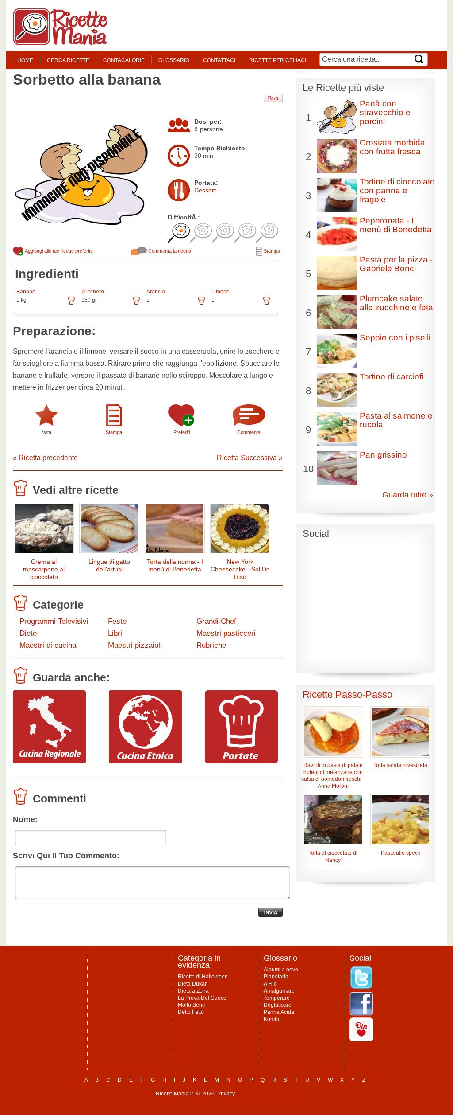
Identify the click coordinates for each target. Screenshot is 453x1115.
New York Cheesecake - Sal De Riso (240, 569)
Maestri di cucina (47, 645)
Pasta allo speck (400, 853)
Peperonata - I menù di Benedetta (396, 225)
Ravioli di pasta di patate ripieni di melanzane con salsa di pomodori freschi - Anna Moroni (333, 776)
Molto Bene (191, 1005)
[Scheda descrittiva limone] (266, 304)
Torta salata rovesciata (400, 765)
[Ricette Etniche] (145, 761)
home (25, 60)
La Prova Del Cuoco (202, 998)
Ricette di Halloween (203, 977)
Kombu (272, 1019)
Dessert (205, 190)
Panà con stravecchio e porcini (385, 112)
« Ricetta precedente (45, 458)
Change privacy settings (268, 1094)
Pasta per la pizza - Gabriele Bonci (396, 264)
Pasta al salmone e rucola (396, 420)
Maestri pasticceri (226, 633)
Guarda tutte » (407, 494)
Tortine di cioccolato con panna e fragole (397, 190)
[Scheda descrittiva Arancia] (201, 304)
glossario (173, 60)
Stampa (271, 251)
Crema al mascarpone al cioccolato (44, 569)
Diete (28, 633)
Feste (117, 621)
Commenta (249, 432)
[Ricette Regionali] (49, 761)
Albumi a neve (281, 969)
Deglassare (278, 1005)
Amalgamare (279, 991)
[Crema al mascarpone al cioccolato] (44, 530)
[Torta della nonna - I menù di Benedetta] (175, 530)
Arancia (155, 292)
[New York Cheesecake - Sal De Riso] (240, 530)
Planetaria (276, 977)
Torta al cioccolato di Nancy (332, 856)
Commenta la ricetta (169, 251)
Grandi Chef (216, 621)
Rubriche (211, 645)
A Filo (270, 984)
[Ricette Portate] (241, 761)
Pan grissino (383, 454)
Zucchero (92, 292)
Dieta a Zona (193, 991)
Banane (25, 292)
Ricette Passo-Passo (347, 694)
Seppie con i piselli (395, 337)
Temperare (277, 998)
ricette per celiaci (277, 60)
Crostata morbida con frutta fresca (392, 147)
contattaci (219, 60)
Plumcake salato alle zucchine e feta (396, 303)
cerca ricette (68, 60)
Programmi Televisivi (53, 621)
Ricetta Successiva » (250, 458)
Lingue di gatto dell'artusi (109, 565)
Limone (220, 292)
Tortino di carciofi (391, 376)
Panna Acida (279, 1012)
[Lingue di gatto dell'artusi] (109, 530)
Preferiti (181, 432)
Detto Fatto (191, 1012)
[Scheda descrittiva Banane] (71, 304)
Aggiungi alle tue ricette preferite (58, 251)
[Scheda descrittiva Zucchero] (136, 304)
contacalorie (124, 60)
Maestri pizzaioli (135, 645)
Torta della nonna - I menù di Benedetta (175, 565)
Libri (115, 633)
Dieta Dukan (193, 984)
